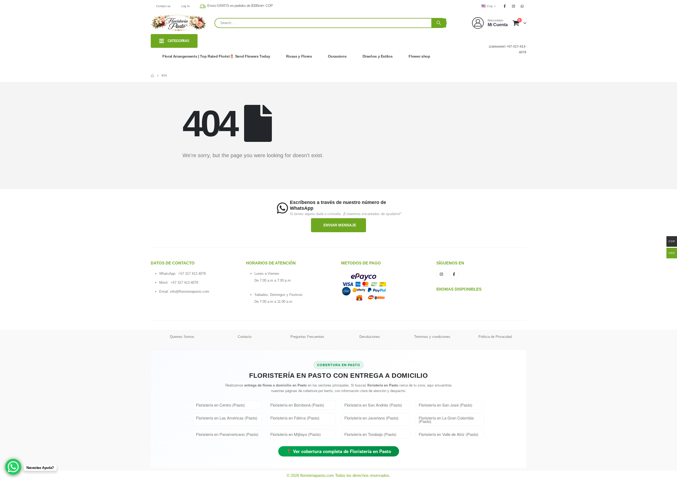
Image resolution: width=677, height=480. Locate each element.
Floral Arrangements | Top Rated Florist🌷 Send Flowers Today (216, 56)
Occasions (337, 56)
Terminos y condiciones (432, 337)
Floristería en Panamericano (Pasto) (227, 434)
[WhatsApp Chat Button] (13, 467)
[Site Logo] (178, 23)
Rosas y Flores (299, 56)
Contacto (244, 337)
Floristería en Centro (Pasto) (220, 405)
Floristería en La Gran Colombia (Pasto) (446, 419)
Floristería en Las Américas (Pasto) (226, 418)
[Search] (438, 22)
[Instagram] (513, 6)
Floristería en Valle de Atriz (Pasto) (448, 434)
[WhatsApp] (522, 6)
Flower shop (419, 56)
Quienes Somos (182, 337)
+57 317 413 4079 (192, 274)
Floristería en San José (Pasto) (445, 405)
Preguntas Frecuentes (307, 337)
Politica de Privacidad (495, 337)
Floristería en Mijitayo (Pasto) (295, 434)
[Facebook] (504, 6)
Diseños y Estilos (377, 56)
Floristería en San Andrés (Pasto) (373, 405)
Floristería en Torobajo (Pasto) (370, 434)
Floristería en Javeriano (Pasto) (371, 418)
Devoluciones (369, 337)
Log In (185, 6)
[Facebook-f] (454, 274)
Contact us (163, 6)
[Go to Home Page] (152, 75)
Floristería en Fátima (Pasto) (294, 418)
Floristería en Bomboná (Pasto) (297, 405)
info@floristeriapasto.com (189, 291)
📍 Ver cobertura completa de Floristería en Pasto (338, 451)
